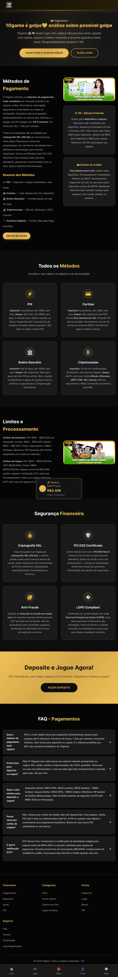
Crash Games (49, 898)
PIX (4, 910)
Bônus (85, 904)
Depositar (8, 898)
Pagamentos (9, 893)
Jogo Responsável (12, 946)
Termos (7, 934)
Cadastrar (87, 893)
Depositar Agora (16, 236)
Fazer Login (85, 52)
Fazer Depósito (59, 687)
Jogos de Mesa (50, 910)
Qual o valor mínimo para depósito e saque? (56, 794)
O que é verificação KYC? (55, 847)
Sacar (6, 904)
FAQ (5, 928)
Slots (44, 893)
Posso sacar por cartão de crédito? (56, 821)
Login (84, 898)
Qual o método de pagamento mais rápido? (55, 742)
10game (46, 961)
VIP (83, 910)
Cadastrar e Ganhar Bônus (44, 52)
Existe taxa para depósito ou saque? (56, 767)
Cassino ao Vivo (50, 904)
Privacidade (9, 940)
